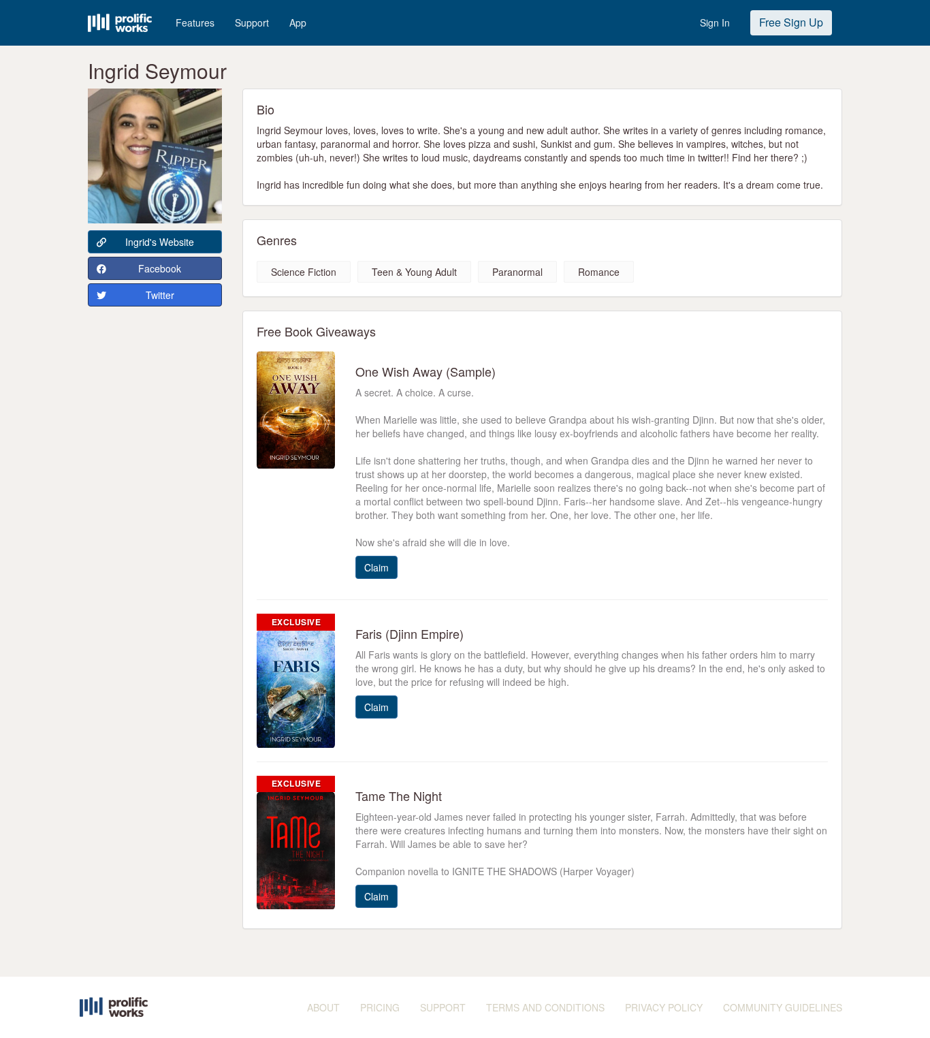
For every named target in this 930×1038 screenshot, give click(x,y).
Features (195, 22)
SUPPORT (443, 1007)
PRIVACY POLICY (664, 1007)
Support (252, 22)
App (297, 22)
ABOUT (323, 1007)
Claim (376, 567)
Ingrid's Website (159, 242)
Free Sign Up (791, 22)
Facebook (159, 268)
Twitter (160, 295)
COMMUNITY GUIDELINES (782, 1007)
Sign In (715, 22)
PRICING (380, 1007)
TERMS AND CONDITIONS (545, 1007)
